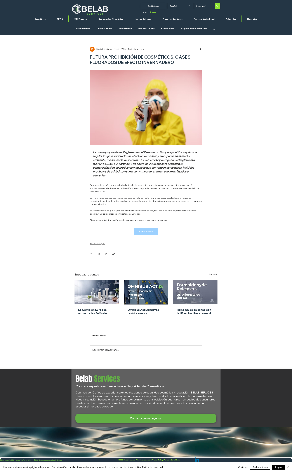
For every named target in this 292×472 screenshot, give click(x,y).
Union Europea (105, 28)
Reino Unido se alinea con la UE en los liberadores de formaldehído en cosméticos (194, 311)
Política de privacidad (152, 467)
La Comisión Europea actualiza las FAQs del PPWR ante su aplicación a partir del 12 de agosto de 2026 (96, 311)
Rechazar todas (260, 467)
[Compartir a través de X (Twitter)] (98, 253)
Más (183, 28)
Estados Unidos (146, 28)
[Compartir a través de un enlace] (113, 253)
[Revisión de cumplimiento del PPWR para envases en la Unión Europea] (97, 292)
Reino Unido (125, 28)
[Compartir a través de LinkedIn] (106, 253)
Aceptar (278, 467)
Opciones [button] (242, 467)
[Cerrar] (288, 467)
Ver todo (213, 274)
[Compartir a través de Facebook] (91, 253)
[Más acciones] (200, 49)
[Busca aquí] (217, 6)
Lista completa (82, 28)
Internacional (168, 28)
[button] (213, 28)
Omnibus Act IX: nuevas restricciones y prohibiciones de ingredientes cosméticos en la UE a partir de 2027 (144, 311)
